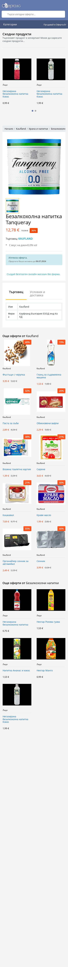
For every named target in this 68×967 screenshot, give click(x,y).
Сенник (41, 561)
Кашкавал (8, 515)
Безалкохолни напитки (42, 583)
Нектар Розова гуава (48, 622)
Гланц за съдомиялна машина (49, 376)
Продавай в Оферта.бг (55, 24)
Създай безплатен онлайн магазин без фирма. (33, 274)
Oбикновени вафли (48, 423)
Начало (9, 128)
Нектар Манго (45, 670)
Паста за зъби (11, 423)
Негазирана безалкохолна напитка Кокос (22, 94)
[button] (32, 111)
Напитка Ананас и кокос (16, 670)
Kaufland (21, 128)
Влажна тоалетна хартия (17, 469)
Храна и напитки (38, 128)
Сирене (41, 469)
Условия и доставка (37, 293)
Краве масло (44, 515)
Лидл (12, 85)
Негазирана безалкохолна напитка (15, 623)
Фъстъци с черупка (14, 374)
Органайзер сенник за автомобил (15, 562)
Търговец (16, 292)
